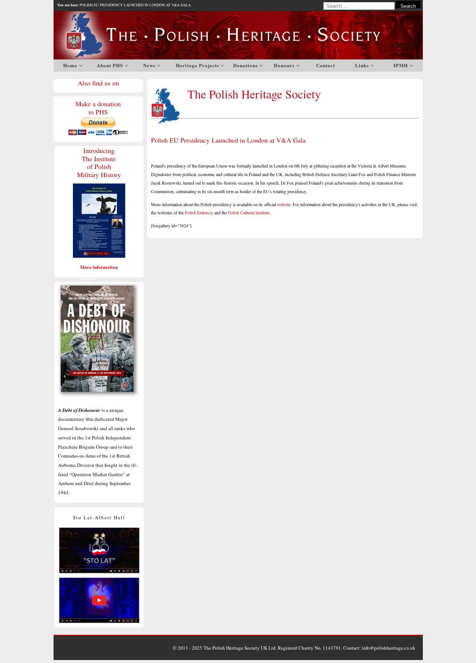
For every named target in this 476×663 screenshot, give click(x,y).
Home (70, 65)
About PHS (110, 65)
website (283, 204)
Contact (325, 65)
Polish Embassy (199, 212)
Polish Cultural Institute (249, 212)
